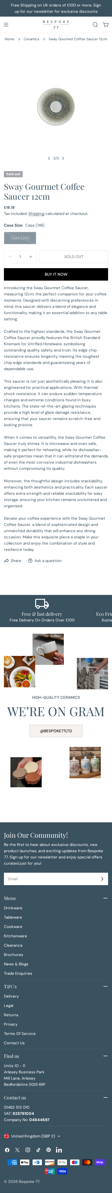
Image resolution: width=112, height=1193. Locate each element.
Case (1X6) (23, 239)
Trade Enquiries (18, 973)
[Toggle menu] (6, 24)
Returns (11, 1015)
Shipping (36, 213)
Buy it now (56, 274)
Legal (8, 1005)
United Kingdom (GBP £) (33, 1136)
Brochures (13, 954)
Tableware (13, 917)
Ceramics (31, 39)
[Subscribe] (102, 878)
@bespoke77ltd (56, 731)
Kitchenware (15, 936)
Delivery (11, 996)
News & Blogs (16, 964)
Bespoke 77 (29, 1181)
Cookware (13, 926)
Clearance (13, 945)
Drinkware (13, 908)
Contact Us (14, 1043)
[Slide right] (63, 158)
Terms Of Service (20, 1033)
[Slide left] (49, 158)
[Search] (95, 24)
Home (9, 39)
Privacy (10, 1024)
